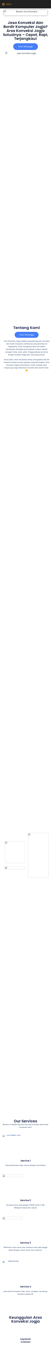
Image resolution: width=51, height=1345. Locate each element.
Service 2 (25, 1200)
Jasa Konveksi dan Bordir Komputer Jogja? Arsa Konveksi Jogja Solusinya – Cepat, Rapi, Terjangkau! (25, 30)
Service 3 (25, 1242)
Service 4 (25, 1286)
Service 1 (26, 1160)
